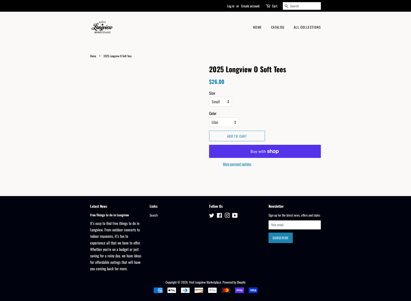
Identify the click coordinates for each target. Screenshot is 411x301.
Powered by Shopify (234, 282)
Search (154, 215)
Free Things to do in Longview (109, 215)
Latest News (98, 206)
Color (212, 113)
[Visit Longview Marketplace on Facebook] (219, 216)
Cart (274, 5)
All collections (307, 27)
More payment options (237, 163)
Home (257, 27)
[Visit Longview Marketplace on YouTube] (235, 216)
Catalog (277, 27)
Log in (230, 5)
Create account (250, 5)
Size (212, 93)
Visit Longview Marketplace (205, 282)
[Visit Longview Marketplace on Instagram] (227, 216)
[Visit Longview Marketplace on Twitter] (211, 216)
